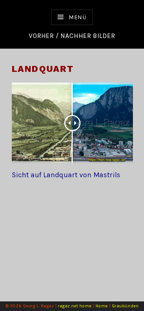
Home (102, 306)
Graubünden (125, 306)
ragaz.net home (75, 306)
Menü (76, 17)
